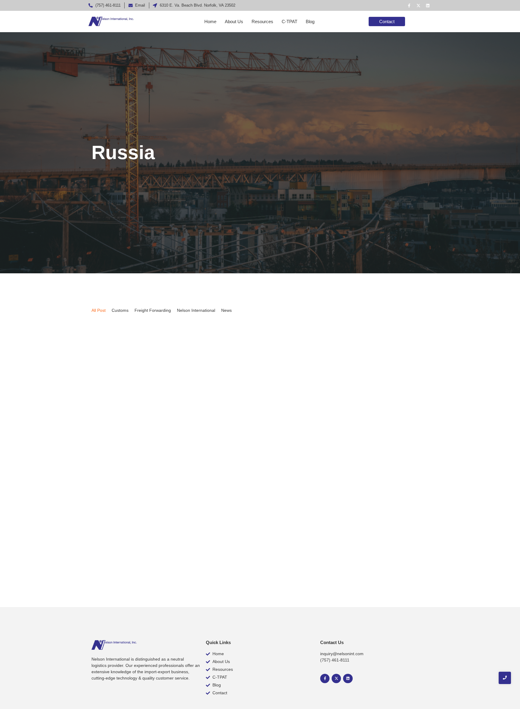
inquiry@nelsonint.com (342, 653)
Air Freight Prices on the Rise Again (145, 540)
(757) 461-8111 (334, 660)
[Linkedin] (428, 5)
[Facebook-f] (409, 5)
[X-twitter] (418, 5)
